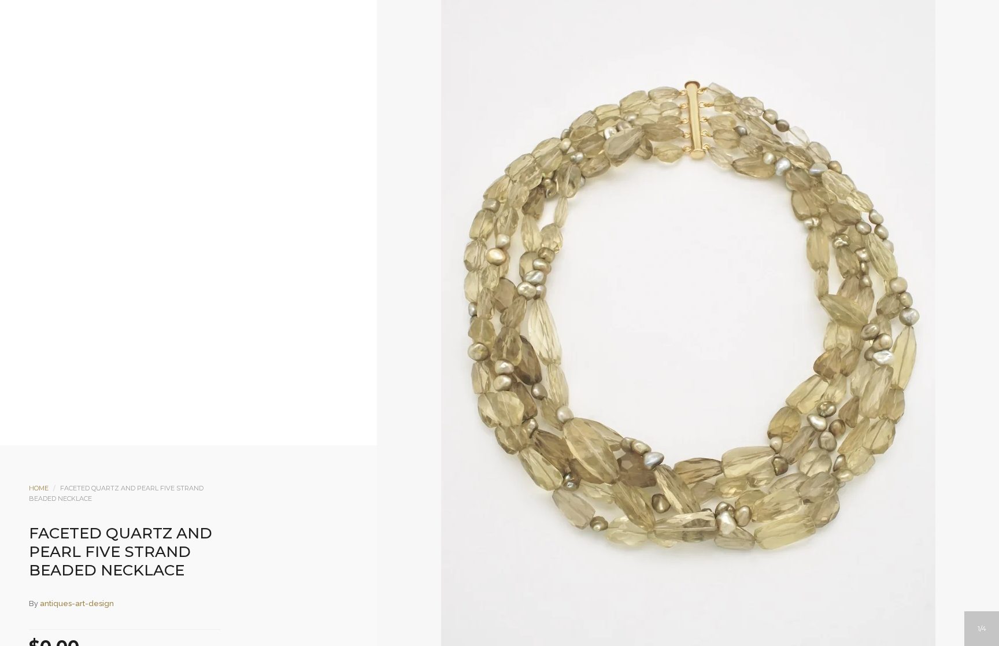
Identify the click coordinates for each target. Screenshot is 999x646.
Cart (546, 102)
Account (483, 102)
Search (515, 102)
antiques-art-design (77, 603)
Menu (452, 102)
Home (39, 488)
